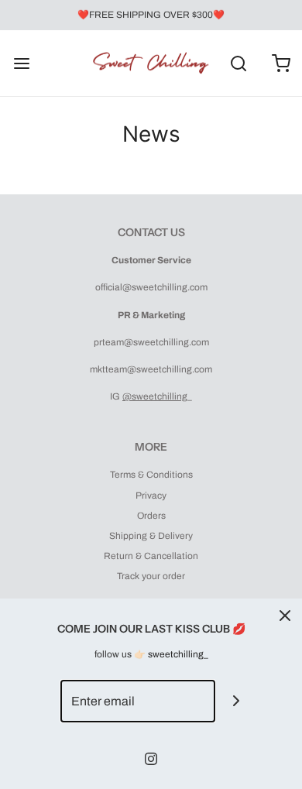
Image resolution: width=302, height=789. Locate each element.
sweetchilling (176, 654)
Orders (151, 515)
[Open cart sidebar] (280, 63)
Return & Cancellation (151, 556)
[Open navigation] (21, 63)
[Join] (236, 701)
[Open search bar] (238, 63)
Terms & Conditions (151, 474)
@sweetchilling (154, 396)
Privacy (151, 495)
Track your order (151, 576)
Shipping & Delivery (151, 535)
